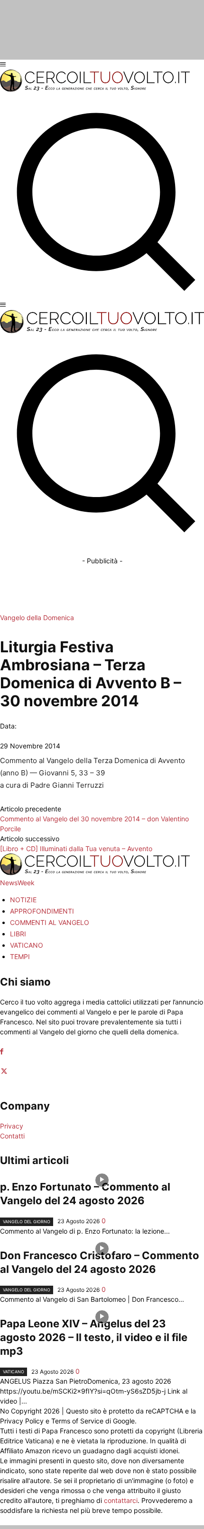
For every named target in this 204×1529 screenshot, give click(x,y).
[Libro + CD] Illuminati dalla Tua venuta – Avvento (76, 849)
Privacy (11, 1126)
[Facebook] (1, 1052)
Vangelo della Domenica (37, 617)
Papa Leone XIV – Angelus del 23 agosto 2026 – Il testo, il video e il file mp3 (93, 1337)
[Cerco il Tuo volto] (95, 89)
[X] (4, 1071)
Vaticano (13, 1371)
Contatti (12, 1136)
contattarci (121, 1500)
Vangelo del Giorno (26, 1221)
